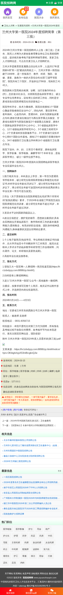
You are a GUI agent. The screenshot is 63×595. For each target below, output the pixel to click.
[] (7, 410)
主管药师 (16, 542)
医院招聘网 (8, 3)
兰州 (24, 366)
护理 (16, 536)
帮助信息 (44, 573)
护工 (16, 556)
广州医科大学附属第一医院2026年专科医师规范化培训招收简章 (32, 498)
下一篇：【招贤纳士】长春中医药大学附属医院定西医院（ (29, 425)
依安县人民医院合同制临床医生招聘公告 (22, 493)
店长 (5, 563)
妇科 (45, 371)
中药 (50, 536)
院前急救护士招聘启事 (13, 514)
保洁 (33, 556)
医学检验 (14, 371)
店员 (14, 563)
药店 (33, 536)
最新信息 (7, 470)
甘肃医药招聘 (23, 25)
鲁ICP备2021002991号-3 (38, 586)
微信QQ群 (53, 573)
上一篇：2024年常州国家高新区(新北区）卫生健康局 (26, 421)
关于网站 (9, 573)
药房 (41, 536)
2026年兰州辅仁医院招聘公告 (17, 461)
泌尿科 (36, 549)
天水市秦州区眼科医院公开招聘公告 (19, 440)
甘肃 (16, 366)
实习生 (47, 549)
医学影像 (24, 371)
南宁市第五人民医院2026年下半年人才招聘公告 (25, 487)
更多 (59, 471)
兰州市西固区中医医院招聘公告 (17, 451)
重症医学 (13, 376)
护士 (31, 529)
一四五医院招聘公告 (12, 477)
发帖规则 (35, 573)
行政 (50, 556)
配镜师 (25, 549)
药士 (5, 549)
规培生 (6, 556)
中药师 (15, 549)
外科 (39, 371)
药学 (24, 536)
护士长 (6, 536)
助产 (48, 529)
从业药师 (50, 542)
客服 (24, 556)
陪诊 (41, 556)
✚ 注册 (49, 3)
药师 (26, 542)
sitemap (22, 586)
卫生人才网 (9, 25)
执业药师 (37, 542)
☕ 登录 (58, 3)
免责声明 (26, 573)
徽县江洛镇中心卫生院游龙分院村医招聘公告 (24, 456)
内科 (33, 371)
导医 (5, 542)
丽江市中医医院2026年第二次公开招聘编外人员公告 (27, 503)
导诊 (39, 529)
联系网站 (18, 573)
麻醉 (51, 371)
